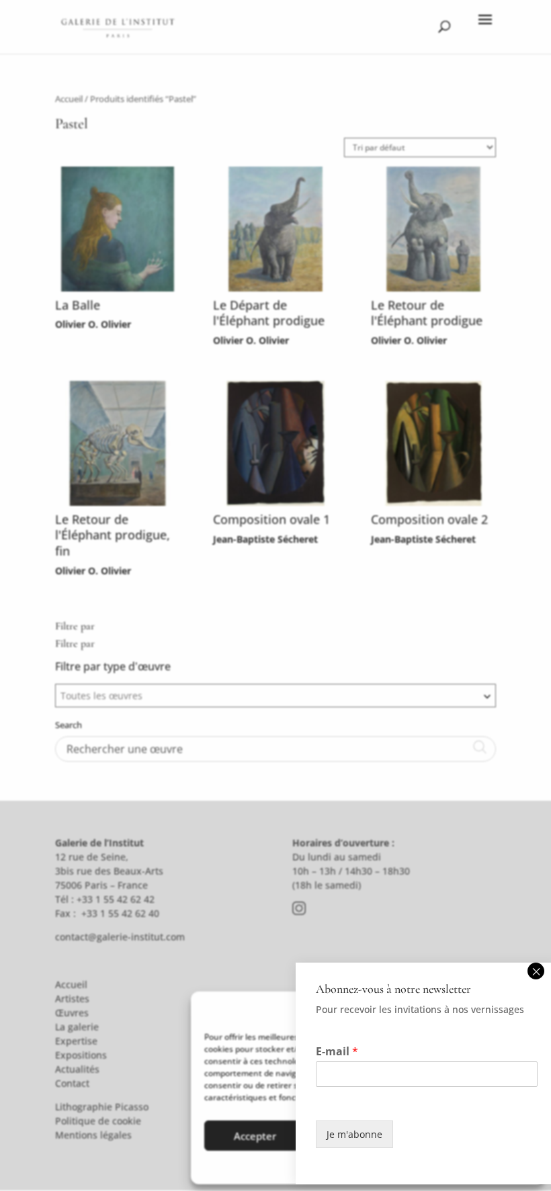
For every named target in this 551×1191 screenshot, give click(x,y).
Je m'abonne (354, 1134)
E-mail (337, 1052)
